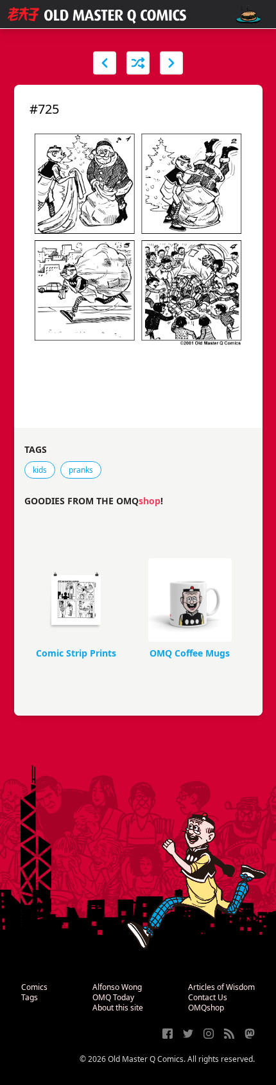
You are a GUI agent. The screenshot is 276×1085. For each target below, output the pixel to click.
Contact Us (207, 997)
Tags (29, 997)
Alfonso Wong (117, 987)
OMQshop (206, 1007)
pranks (81, 469)
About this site (117, 1007)
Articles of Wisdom (221, 987)
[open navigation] (248, 14)
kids (40, 469)
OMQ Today (113, 997)
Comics (34, 987)
